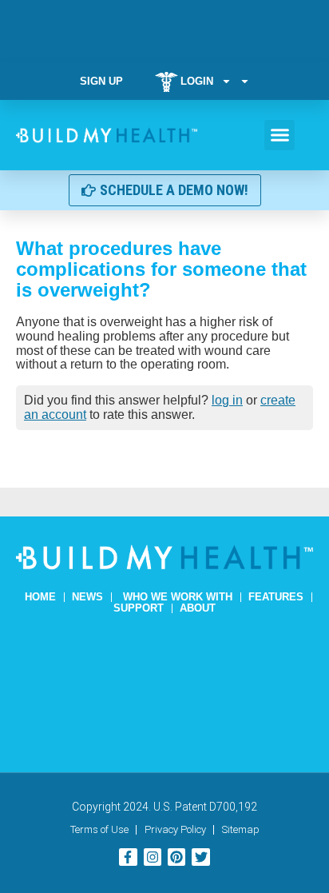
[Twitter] (200, 857)
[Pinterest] (176, 857)
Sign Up (101, 81)
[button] (279, 135)
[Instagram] (152, 857)
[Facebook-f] (128, 857)
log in (227, 400)
